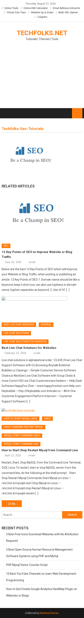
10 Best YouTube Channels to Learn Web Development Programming (41, 577)
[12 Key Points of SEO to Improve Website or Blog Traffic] (42, 215)
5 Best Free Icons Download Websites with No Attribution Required (42, 537)
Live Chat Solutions (16, 333)
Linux (47, 418)
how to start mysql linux (20, 418)
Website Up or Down (42, 12)
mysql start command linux (22, 435)
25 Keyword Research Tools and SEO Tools (15, 503)
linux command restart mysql (23, 426)
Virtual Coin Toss (16, 12)
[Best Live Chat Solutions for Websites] (42, 308)
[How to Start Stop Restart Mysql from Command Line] (42, 410)
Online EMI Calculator (35, 8)
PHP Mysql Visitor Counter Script (27, 564)
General (46, 324)
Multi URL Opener (68, 12)
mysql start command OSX (21, 443)
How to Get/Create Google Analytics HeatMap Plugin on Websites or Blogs (41, 592)
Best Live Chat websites (19, 324)
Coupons (42, 17)
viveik (32, 262)
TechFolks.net (42, 33)
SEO (6, 245)
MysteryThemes (49, 613)
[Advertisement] (42, 77)
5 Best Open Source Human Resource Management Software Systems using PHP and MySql (39, 553)
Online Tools (11, 8)
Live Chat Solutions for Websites (25, 341)
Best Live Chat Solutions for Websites (29, 348)
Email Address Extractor (66, 8)
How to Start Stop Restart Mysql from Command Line (40, 450)
